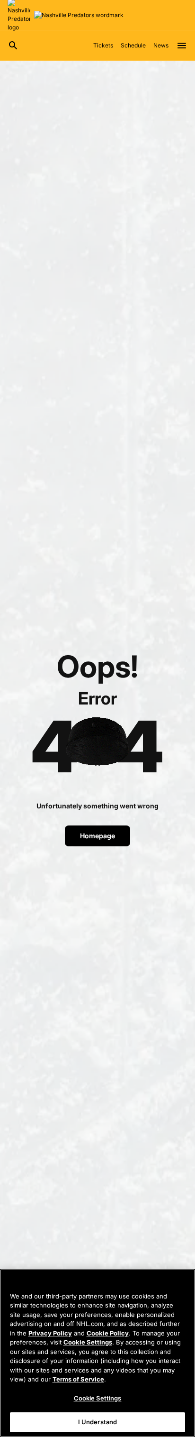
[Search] (13, 45)
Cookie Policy (108, 1333)
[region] (97, 1353)
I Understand (97, 1422)
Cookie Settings (87, 1342)
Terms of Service (78, 1379)
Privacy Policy (50, 1333)
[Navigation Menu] (181, 45)
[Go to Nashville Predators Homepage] (79, 15)
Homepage (97, 836)
